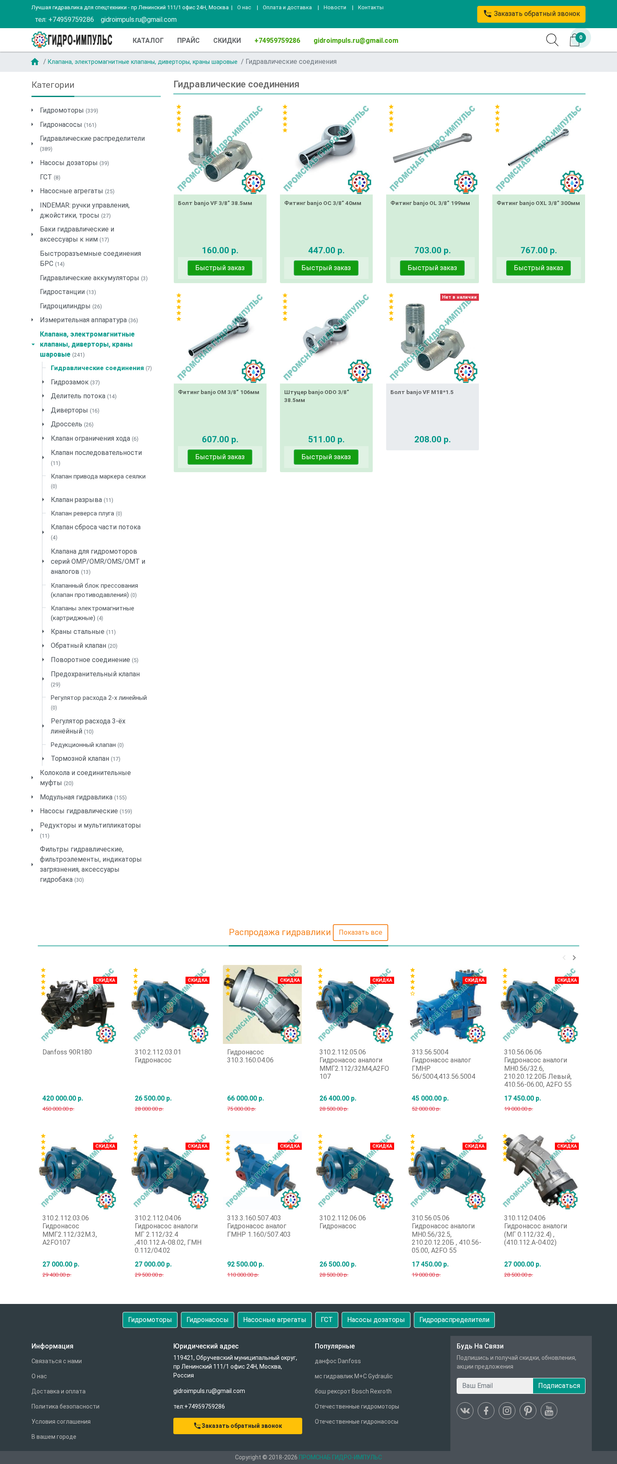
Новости (335, 7)
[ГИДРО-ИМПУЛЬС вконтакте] (465, 1410)
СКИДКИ (227, 41)
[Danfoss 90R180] (77, 1004)
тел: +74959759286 (64, 20)
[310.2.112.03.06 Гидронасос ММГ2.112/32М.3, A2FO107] (77, 1170)
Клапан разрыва (82, 500)
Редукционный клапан (87, 745)
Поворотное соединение (95, 660)
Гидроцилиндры (71, 306)
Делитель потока (84, 396)
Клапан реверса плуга (86, 513)
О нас (244, 7)
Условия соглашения (61, 1421)
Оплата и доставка (287, 7)
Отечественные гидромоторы (357, 1406)
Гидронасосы (68, 125)
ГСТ (50, 177)
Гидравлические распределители (92, 143)
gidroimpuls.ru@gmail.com (139, 20)
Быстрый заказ (220, 268)
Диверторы (75, 410)
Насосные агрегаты (77, 191)
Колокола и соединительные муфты (85, 778)
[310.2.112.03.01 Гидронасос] (170, 1004)
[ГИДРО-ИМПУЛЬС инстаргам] (507, 1410)
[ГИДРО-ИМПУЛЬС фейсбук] (486, 1410)
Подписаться (559, 1386)
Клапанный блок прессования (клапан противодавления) (94, 590)
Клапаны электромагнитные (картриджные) (92, 613)
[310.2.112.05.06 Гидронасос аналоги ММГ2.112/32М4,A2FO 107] (354, 1004)
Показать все (360, 932)
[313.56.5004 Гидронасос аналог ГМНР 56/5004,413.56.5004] (447, 1004)
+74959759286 (277, 41)
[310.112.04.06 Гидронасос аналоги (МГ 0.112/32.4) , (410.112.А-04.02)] (539, 1170)
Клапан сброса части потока (96, 532)
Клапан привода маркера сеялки (98, 481)
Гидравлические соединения (101, 368)
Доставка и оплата (58, 1391)
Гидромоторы (69, 110)
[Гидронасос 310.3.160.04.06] (262, 1004)
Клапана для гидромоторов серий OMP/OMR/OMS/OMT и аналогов (98, 561)
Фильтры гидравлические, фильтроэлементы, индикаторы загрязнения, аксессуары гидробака (91, 864)
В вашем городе (53, 1436)
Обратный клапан (84, 645)
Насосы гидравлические (86, 811)
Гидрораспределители (454, 1320)
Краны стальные (83, 632)
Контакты (371, 7)
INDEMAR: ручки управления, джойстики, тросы (85, 210)
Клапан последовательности (96, 457)
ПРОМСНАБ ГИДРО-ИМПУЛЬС (340, 1457)
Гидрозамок (75, 382)
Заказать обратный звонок (531, 13)
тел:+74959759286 (199, 1406)
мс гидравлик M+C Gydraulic (354, 1376)
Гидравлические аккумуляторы (94, 278)
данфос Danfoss (338, 1361)
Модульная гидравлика (83, 797)
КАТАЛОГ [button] (148, 41)
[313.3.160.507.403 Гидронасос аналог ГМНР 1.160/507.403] (262, 1170)
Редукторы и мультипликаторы (90, 830)
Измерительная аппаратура (89, 320)
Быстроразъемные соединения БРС (90, 259)
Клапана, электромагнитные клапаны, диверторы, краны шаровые (143, 62)
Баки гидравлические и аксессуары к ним (77, 234)
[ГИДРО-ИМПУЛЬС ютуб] (549, 1410)
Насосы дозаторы (74, 163)
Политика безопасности (65, 1406)
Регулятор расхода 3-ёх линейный (88, 726)
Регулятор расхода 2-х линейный (99, 702)
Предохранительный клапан (95, 679)
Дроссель (72, 424)
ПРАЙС (188, 41)
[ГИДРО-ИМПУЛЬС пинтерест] (528, 1410)
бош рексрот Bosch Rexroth (353, 1391)
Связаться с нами (56, 1361)
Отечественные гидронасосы (356, 1421)
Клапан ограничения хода (95, 438)
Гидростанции (68, 292)
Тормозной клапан (85, 758)
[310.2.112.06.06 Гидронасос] (354, 1170)
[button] (564, 958)
